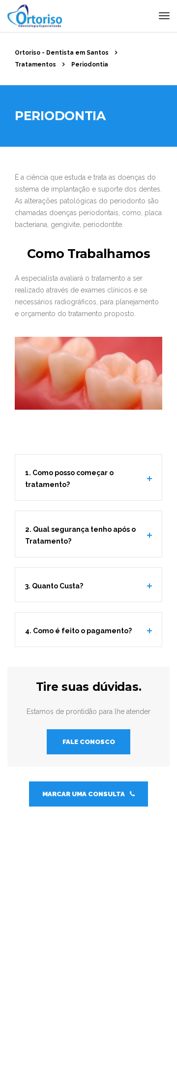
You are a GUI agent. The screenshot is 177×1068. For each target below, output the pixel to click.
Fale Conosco (88, 741)
